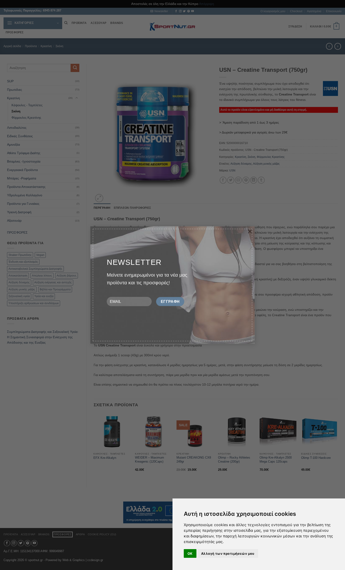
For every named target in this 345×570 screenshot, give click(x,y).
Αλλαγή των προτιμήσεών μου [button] (227, 553)
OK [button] (190, 553)
